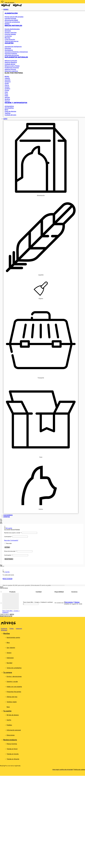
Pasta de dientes (10, 111)
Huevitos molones (11, 53)
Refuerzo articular (11, 60)
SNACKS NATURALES (13, 26)
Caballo (7, 78)
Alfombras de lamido (12, 55)
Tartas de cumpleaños (12, 22)
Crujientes (8, 36)
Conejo (7, 87)
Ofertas (6, 517)
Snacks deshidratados (12, 29)
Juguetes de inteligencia (13, 46)
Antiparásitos (9, 106)
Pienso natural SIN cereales (14, 17)
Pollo (6, 95)
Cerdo (7, 83)
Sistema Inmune (10, 69)
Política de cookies (79, 769)
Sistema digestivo (11, 62)
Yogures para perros (11, 41)
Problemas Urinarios (12, 67)
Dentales (8, 31)
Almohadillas (9, 108)
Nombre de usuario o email (12, 533)
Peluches (8, 48)
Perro (5, 9)
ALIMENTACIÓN (11, 13)
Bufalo (7, 76)
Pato (6, 92)
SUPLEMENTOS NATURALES (16, 57)
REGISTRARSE (9, 559)
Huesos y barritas (10, 32)
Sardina (7, 99)
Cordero (7, 88)
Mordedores (9, 50)
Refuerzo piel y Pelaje (12, 66)
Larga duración (10, 39)
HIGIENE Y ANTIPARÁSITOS (16, 103)
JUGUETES (9, 43)
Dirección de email (10, 551)
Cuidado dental (10, 64)
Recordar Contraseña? (11, 540)
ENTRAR (7, 547)
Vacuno (7, 101)
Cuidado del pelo (10, 115)
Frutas (7, 90)
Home (1, 586)
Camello (7, 80)
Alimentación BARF (11, 20)
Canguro (8, 81)
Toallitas (7, 113)
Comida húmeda (10, 18)
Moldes (7, 24)
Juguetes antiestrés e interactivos (16, 52)
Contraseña (8, 536)
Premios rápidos (10, 34)
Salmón (7, 97)
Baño (6, 109)
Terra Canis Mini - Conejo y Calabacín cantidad (38, 602)
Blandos (7, 38)
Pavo (6, 94)
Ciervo (7, 85)
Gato (5, 119)
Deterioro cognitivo (11, 71)
